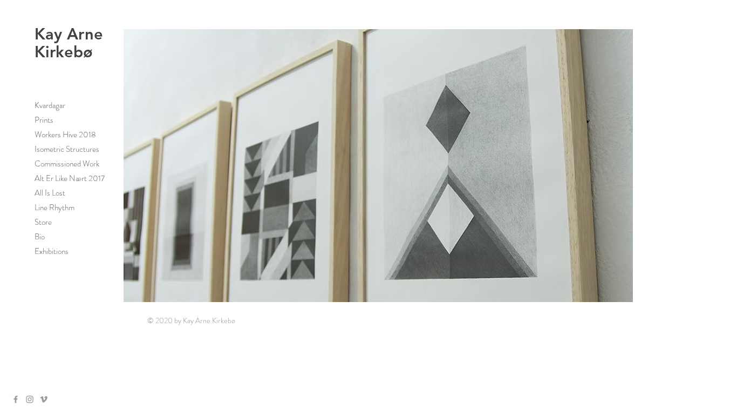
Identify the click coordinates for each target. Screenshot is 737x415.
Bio (40, 237)
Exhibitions (52, 251)
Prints (44, 120)
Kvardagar (50, 105)
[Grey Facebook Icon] (16, 399)
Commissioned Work (67, 164)
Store (43, 222)
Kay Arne (69, 33)
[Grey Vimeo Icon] (44, 399)
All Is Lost (50, 193)
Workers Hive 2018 (65, 134)
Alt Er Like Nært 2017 (70, 178)
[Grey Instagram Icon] (30, 399)
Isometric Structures (67, 149)
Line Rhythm (54, 207)
